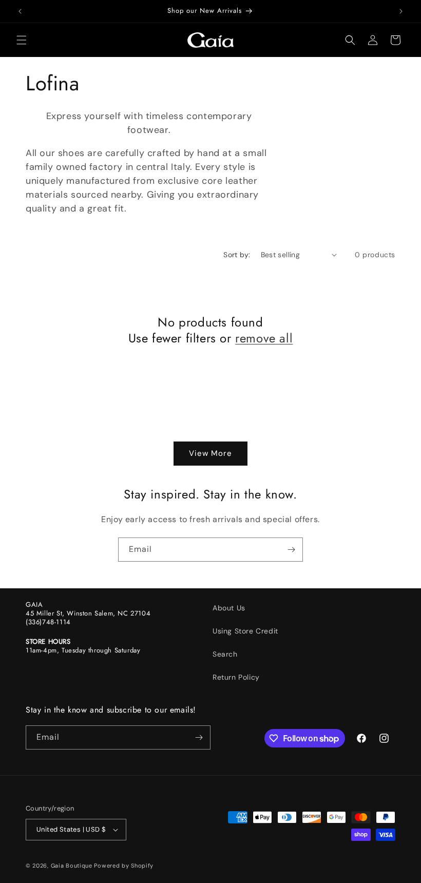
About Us (229, 607)
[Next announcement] (401, 11)
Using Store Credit (245, 631)
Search (225, 654)
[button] (21, 40)
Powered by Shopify (124, 865)
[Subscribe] (291, 550)
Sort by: (236, 254)
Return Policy (236, 677)
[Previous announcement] (20, 11)
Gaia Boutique (71, 865)
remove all (264, 338)
